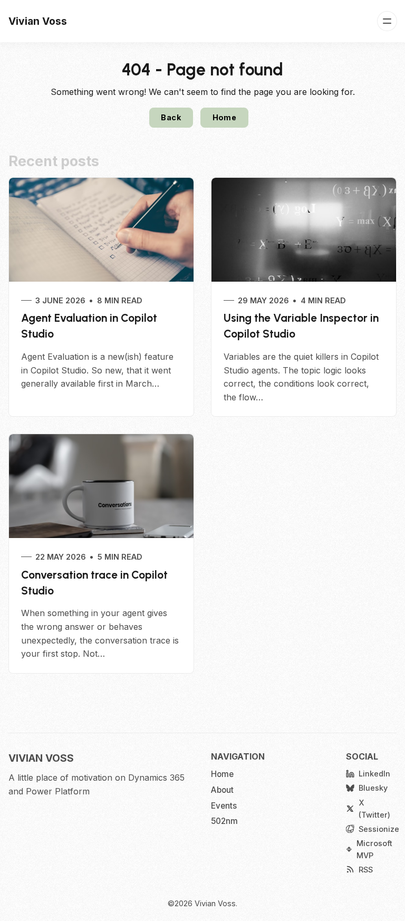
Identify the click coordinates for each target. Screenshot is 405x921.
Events (224, 806)
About (222, 790)
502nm (224, 821)
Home (225, 117)
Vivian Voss (215, 903)
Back (171, 117)
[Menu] (387, 21)
